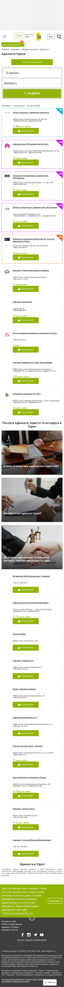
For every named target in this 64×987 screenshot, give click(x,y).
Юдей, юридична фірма (24, 689)
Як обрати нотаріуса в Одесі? (22, 513)
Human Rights (19, 634)
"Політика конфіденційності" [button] (17, 913)
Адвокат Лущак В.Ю (22, 302)
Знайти (33, 93)
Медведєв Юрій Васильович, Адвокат (31, 576)
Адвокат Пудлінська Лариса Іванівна (31, 270)
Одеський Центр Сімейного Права (29, 777)
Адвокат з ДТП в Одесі (24, 809)
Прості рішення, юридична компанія (31, 112)
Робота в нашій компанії (11, 924)
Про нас (20, 940)
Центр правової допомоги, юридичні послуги (35, 333)
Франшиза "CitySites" (10, 927)
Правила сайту (31, 979)
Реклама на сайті (8, 921)
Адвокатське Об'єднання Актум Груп (31, 144)
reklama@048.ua (48, 951)
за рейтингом (19, 106)
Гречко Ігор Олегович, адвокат (27, 746)
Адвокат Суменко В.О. (23, 661)
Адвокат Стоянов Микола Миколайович (32, 840)
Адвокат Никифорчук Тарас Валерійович (33, 362)
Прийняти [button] (55, 901)
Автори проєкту (40, 940)
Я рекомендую (27, 131)
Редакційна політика (20, 982)
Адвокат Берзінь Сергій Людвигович (31, 603)
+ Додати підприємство (32, 62)
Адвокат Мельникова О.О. (25, 717)
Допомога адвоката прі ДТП (26, 394)
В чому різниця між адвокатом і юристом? (31, 466)
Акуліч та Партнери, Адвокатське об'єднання (35, 207)
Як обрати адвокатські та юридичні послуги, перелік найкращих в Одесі (27, 559)
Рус (51, 36)
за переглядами (33, 106)
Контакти (29, 940)
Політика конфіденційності (12, 979)
